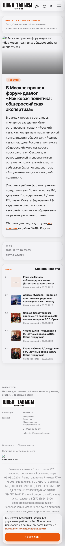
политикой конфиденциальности (25, 528)
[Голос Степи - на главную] (18, 6)
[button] (59, 6)
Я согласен (32, 536)
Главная (6, 418)
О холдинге (8, 445)
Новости (13, 80)
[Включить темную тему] (36, 6)
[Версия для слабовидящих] (45, 6)
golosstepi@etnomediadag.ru (36, 433)
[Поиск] (28, 6)
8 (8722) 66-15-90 (32, 429)
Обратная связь (26, 445)
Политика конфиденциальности (18, 451)
